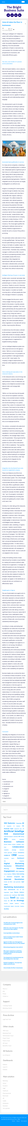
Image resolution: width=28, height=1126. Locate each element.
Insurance (9, 876)
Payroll (11, 892)
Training (22, 903)
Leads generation (16, 881)
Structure (6, 903)
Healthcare (9, 874)
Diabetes (5, 1064)
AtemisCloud (18, 834)
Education (20, 866)
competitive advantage (10, 849)
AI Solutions (17, 826)
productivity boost (7, 895)
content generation (8, 852)
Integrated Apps (19, 876)
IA (4, 876)
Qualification (14, 895)
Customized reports (9, 858)
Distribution (8, 866)
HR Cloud (5, 1043)
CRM (14, 854)
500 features (9, 823)
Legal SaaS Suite (7, 1019)
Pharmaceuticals (7, 1093)
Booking (22, 836)
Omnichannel (11, 889)
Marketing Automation (14, 887)
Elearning (6, 868)
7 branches (18, 823)
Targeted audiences (14, 903)
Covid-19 (5, 1067)
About (18, 1121)
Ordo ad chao (20, 889)
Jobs (4, 991)
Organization (6, 892)
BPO (6, 839)
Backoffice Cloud (7, 1045)
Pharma (16, 892)
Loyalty (6, 884)
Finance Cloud (6, 1040)
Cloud (5, 847)
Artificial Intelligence (14, 832)
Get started (24, 1121)
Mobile (5, 889)
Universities (17, 906)
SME (12, 900)
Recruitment (6, 898)
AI (23, 823)
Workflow (6, 909)
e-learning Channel (7, 1005)
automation (15, 836)
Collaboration (18, 847)
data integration (14, 861)
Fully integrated (20, 871)
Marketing (5, 1080)
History (14, 874)
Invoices (5, 881)
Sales (17, 898)
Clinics (23, 844)
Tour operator (6, 1108)
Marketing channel (7, 1008)
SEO (8, 900)
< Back (4, 801)
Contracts (15, 852)
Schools (5, 900)
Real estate (21, 895)
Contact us (5, 996)
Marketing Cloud (7, 1033)
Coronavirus (21, 852)
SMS (15, 900)
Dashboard (20, 858)
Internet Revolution (14, 879)
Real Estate (5, 1096)
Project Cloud (6, 1038)
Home (3, 2)
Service (4, 1083)
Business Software (14, 841)
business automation (18, 839)
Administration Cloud (8, 1035)
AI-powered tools (18, 828)
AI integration (7, 826)
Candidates (18, 844)
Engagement (9, 871)
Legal (22, 881)
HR (3, 1098)
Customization (21, 855)
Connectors (22, 849)
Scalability (22, 898)
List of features (6, 1055)
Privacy (4, 993)
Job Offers (10, 881)
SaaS (12, 897)
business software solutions (10, 844)
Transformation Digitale (9, 906)
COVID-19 (7, 855)
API (23, 828)
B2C (19, 836)
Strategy (20, 900)
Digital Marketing (14, 863)
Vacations (22, 906)
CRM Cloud (5, 1030)
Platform (22, 892)
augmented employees (8, 836)
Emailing (20, 868)
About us (5, 988)
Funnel (5, 874)
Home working (20, 874)
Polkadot (5, 1069)
